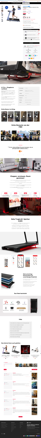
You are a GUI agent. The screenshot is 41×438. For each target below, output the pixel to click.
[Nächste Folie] (36, 365)
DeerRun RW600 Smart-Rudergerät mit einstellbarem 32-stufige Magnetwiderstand (35, 356)
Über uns (26, 1)
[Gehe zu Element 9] (2, 22)
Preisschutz (12, 425)
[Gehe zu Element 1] (2, 6)
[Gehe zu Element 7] (2, 17)
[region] (26, 365)
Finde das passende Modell (20, 1)
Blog (20, 427)
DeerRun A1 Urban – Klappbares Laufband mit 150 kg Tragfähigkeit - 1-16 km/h (5, 356)
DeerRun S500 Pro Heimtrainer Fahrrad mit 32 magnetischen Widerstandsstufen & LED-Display (25, 356)
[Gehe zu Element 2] (2, 9)
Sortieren (31, 371)
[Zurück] (15, 0)
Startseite (14, 1)
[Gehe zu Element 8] (2, 20)
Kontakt (21, 426)
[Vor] (25, 0)
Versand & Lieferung (13, 426)
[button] (26, 9)
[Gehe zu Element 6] (2, 15)
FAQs (20, 425)
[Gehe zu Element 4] (2, 13)
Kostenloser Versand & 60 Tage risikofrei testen (20, 0)
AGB (11, 431)
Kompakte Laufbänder (4, 425)
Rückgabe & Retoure (13, 427)
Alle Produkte (16, 1)
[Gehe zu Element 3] (2, 11)
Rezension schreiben (35, 369)
